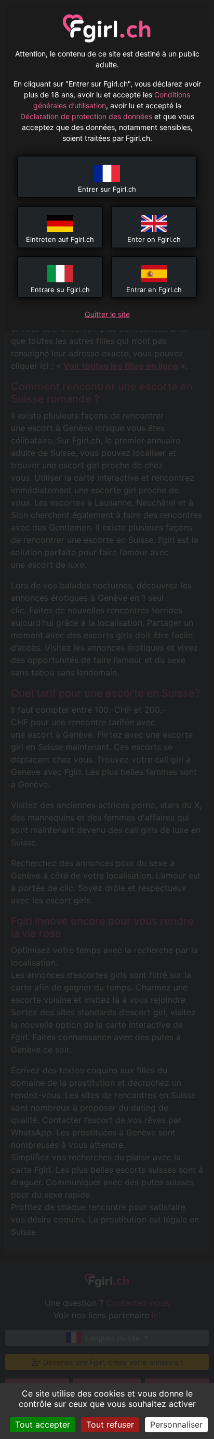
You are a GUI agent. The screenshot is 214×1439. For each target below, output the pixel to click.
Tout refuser (110, 1424)
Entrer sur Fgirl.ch (107, 189)
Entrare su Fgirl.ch (60, 289)
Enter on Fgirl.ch (154, 239)
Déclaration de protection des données (86, 116)
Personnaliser (176, 1424)
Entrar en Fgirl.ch (154, 289)
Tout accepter (42, 1424)
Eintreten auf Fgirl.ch (60, 239)
